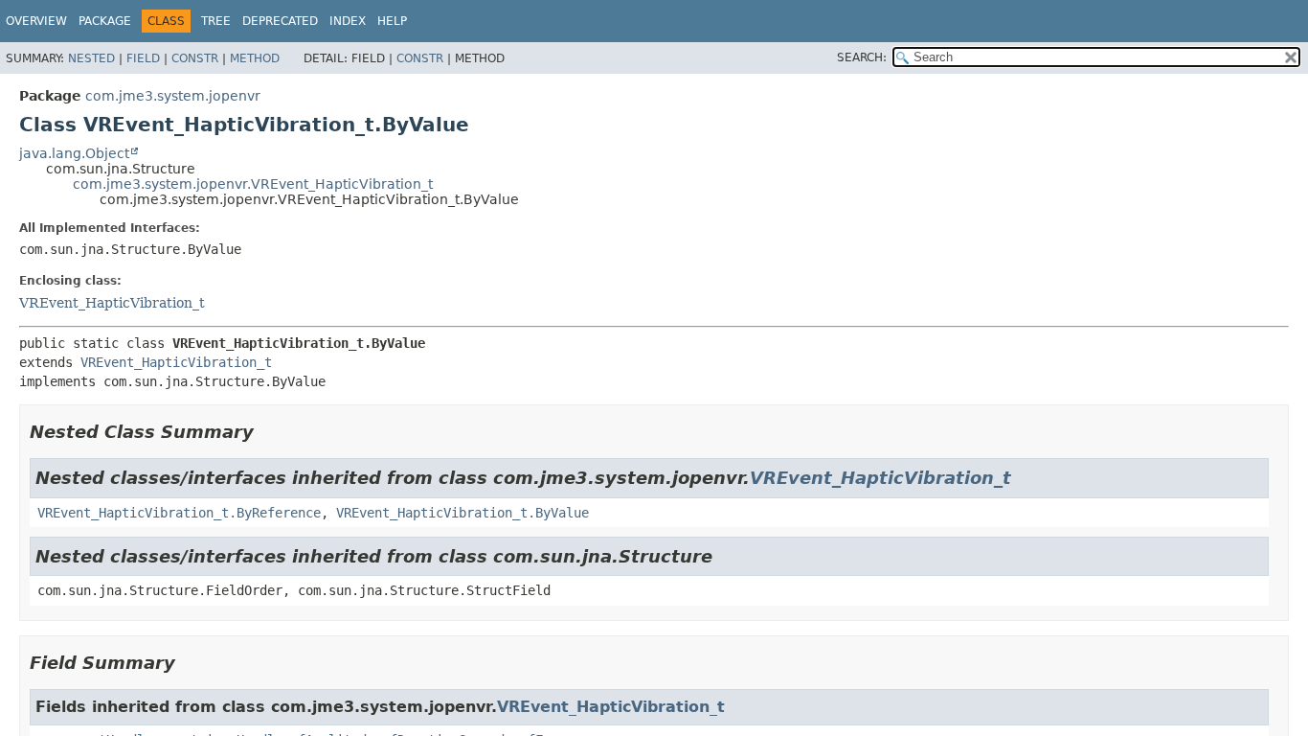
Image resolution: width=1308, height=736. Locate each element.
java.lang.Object (74, 153)
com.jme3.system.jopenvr (172, 96)
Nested (91, 58)
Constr (194, 58)
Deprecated (280, 21)
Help (392, 21)
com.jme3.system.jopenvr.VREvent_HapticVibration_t (253, 184)
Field (143, 58)
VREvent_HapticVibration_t (112, 302)
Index (347, 21)
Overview (36, 21)
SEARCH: (862, 57)
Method (255, 58)
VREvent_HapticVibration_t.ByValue (462, 512)
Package (105, 21)
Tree (216, 21)
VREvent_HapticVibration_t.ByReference (179, 512)
